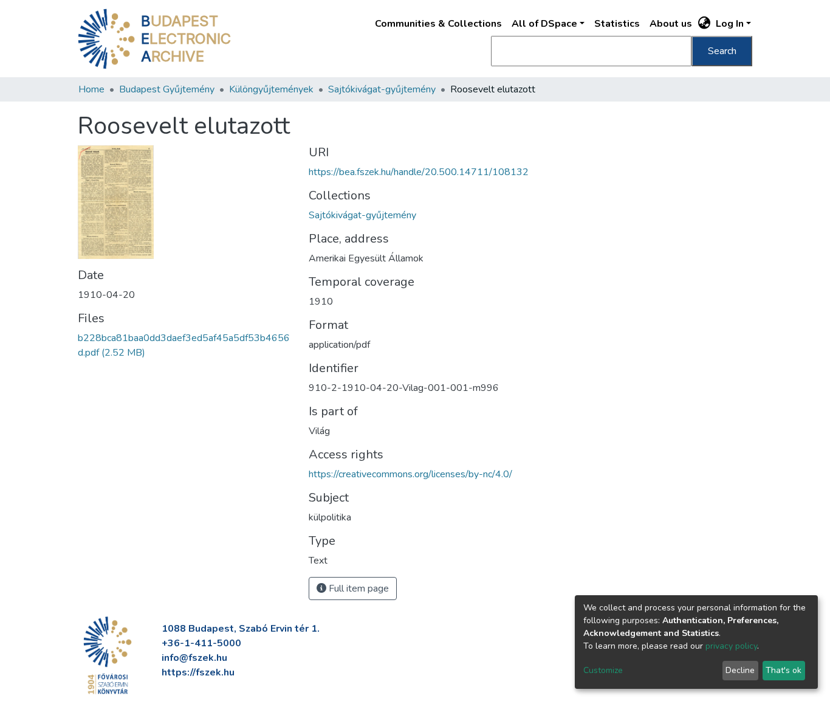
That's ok (783, 670)
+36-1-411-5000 (201, 643)
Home (91, 89)
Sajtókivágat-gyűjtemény (382, 89)
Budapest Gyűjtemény (166, 89)
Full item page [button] (357, 588)
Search (722, 51)
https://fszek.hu (198, 672)
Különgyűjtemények (271, 89)
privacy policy (731, 646)
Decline (740, 670)
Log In (730, 23)
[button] (704, 23)
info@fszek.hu (194, 658)
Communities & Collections (438, 23)
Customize (603, 670)
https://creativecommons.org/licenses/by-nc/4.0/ (410, 474)
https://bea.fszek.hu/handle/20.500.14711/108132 (419, 172)
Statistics (617, 23)
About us (671, 23)
